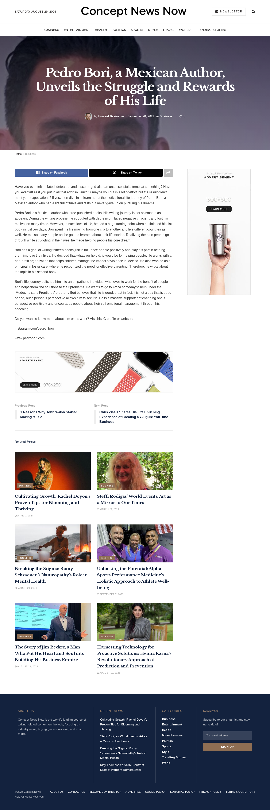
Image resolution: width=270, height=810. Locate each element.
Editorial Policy (182, 791)
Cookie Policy (155, 791)
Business (51, 29)
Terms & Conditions (240, 791)
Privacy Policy (210, 791)
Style (153, 29)
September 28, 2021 (140, 116)
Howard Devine (108, 116)
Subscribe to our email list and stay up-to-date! (226, 722)
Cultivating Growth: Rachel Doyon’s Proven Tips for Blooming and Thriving (52, 502)
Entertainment (77, 29)
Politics (119, 29)
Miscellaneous (172, 735)
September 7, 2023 (111, 594)
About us (57, 791)
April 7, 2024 (25, 515)
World (185, 29)
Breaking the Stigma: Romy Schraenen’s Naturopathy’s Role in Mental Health (51, 575)
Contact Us (76, 791)
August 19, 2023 (27, 666)
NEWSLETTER (230, 11)
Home (18, 153)
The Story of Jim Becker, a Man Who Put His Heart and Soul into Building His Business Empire (49, 653)
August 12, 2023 (109, 672)
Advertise (133, 791)
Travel (168, 29)
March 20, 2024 (27, 588)
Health (101, 29)
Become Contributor (105, 791)
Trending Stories (210, 29)
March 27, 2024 (109, 509)
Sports (137, 29)
